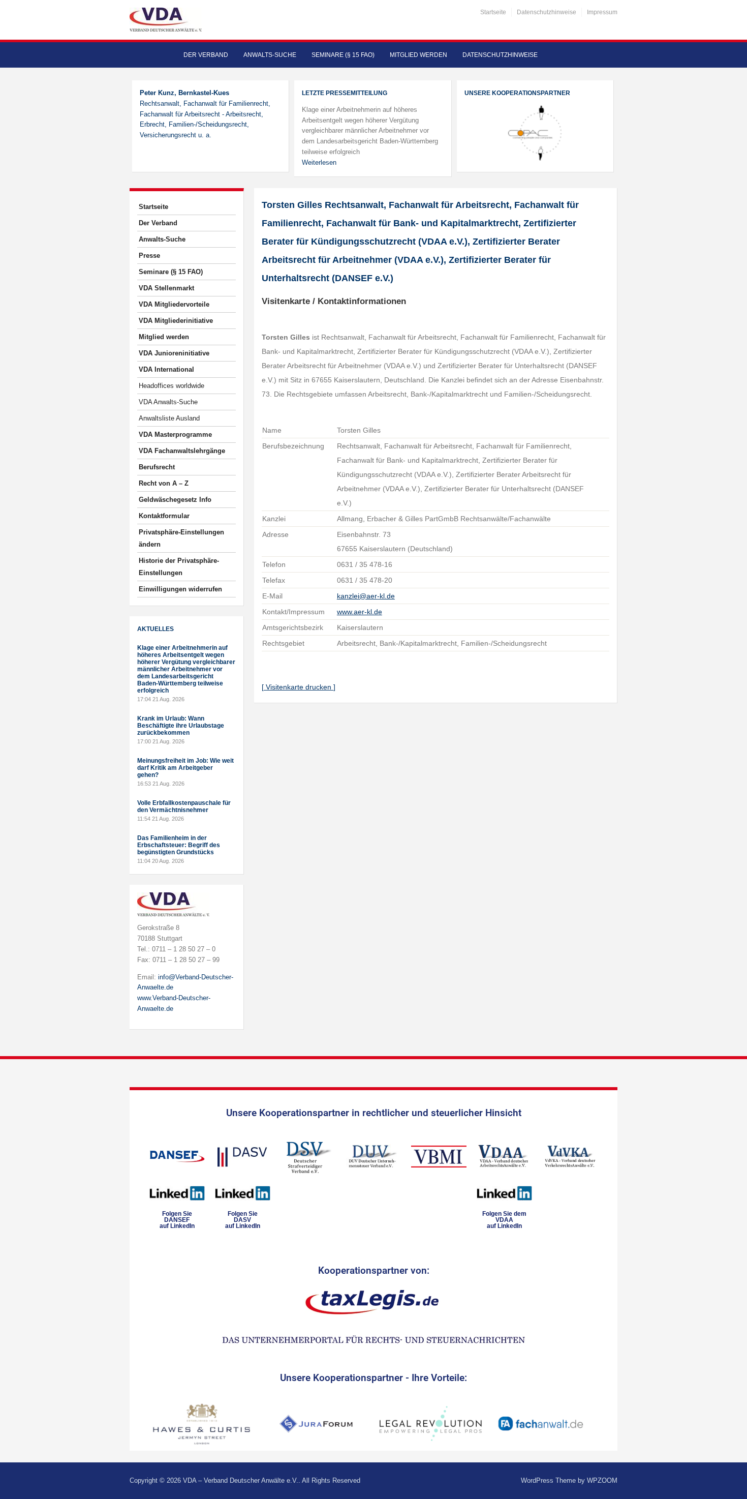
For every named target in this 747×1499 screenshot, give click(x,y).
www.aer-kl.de (359, 612)
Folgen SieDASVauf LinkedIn (242, 1220)
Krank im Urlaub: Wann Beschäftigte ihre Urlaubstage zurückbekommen (180, 725)
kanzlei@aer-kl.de (366, 596)
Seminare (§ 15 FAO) (343, 54)
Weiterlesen (319, 162)
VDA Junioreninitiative (174, 353)
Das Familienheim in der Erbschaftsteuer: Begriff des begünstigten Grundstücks (178, 845)
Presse (149, 255)
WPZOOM (602, 1480)
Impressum (602, 12)
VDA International (166, 369)
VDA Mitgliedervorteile (174, 304)
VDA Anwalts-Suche (168, 402)
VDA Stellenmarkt (166, 288)
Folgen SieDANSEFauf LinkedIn (177, 1220)
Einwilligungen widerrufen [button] (180, 589)
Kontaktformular (164, 516)
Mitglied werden (418, 54)
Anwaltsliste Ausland (169, 418)
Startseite (493, 12)
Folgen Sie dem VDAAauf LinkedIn (504, 1220)
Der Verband (205, 54)
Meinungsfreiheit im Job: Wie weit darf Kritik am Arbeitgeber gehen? (185, 767)
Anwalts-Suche (269, 54)
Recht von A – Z (164, 483)
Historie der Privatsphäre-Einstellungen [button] (179, 567)
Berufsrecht (157, 467)
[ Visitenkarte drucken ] (298, 687)
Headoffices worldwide (171, 385)
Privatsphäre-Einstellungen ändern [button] (181, 538)
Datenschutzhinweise (546, 12)
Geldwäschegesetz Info (175, 499)
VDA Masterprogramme (175, 434)
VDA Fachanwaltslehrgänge (182, 451)
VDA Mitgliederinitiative (176, 320)
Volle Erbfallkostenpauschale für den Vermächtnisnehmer (184, 806)
